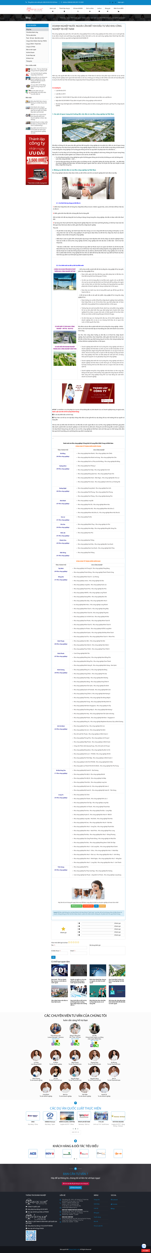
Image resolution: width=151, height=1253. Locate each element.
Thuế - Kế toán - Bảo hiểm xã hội (35, 38)
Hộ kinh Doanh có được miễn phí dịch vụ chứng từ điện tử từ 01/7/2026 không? (39, 124)
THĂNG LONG (101, 1122)
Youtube (114, 1204)
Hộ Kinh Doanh (30, 52)
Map (113, 1208)
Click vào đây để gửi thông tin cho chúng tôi (76, 1183)
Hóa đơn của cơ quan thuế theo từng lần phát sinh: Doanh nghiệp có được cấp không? (38, 117)
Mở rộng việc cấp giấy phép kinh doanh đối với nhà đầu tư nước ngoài (117, 1002)
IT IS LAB (66, 1122)
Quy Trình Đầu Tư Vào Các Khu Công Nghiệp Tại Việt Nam (116, 981)
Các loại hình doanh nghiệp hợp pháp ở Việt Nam (39, 74)
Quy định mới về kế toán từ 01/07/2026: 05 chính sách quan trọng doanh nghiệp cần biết (38, 130)
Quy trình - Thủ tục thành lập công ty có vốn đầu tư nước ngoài (58, 981)
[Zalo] (54, 1041)
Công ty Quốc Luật (74, 1249)
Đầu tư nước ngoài (31, 49)
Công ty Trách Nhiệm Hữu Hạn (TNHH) (36, 41)
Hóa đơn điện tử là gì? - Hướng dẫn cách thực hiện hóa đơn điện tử (38, 92)
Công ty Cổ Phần (30, 47)
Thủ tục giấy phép (31, 35)
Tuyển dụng (97, 1217)
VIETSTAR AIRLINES (84, 1122)
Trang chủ (97, 1199)
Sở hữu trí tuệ (29, 58)
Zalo (96, 906)
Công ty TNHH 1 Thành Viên (33, 44)
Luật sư (99, 8)
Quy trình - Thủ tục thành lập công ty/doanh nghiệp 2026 (39, 69)
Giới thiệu (97, 1204)
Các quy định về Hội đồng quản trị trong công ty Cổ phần (38, 86)
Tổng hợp (28, 29)
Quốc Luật (53, 8)
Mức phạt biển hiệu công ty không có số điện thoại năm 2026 (39, 103)
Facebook (115, 1200)
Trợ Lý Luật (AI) (98, 1226)
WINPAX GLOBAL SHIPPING (33, 1122)
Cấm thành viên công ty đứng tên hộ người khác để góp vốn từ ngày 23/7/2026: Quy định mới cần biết (39, 109)
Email (103, 906)
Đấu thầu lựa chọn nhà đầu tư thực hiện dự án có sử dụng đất (98, 1002)
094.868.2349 (89, 906)
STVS (118, 1122)
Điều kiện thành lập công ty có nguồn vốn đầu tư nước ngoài (98, 981)
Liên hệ (96, 1208)
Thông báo (29, 61)
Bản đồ (96, 1221)
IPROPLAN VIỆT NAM (50, 1122)
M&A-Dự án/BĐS (118, 8)
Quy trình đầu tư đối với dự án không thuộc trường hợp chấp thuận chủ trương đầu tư (78, 1003)
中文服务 (146, 1250)
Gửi (53, 957)
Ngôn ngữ (120, 2)
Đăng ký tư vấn (77, 906)
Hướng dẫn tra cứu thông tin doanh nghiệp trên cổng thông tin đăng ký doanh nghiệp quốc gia (39, 80)
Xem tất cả (75, 1132)
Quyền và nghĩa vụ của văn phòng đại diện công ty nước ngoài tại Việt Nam (78, 981)
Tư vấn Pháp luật (30, 55)
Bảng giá (107, 8)
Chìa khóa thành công (32, 32)
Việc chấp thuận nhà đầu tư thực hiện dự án (59, 1001)
